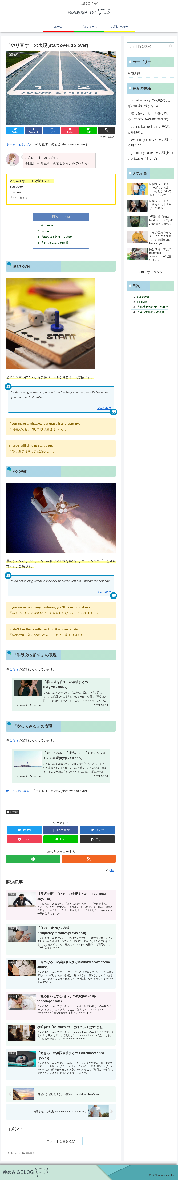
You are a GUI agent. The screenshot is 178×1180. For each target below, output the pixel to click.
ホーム (10, 144)
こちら (14, 669)
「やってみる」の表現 (54, 242)
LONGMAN (104, 408)
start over (47, 225)
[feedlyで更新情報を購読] (33, 859)
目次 (55, 217)
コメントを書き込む (61, 1141)
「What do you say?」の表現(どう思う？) (150, 142)
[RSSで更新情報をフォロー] (89, 859)
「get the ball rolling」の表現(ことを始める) (150, 129)
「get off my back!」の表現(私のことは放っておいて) (150, 155)
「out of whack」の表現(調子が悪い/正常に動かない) (149, 103)
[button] (171, 46)
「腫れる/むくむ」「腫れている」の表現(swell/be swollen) (148, 116)
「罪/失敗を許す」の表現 (56, 236)
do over (46, 231)
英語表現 (23, 144)
